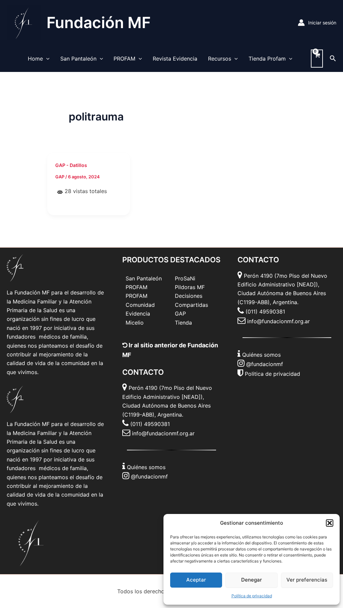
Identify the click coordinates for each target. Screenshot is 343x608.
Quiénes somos (146, 467)
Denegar (251, 580)
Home (35, 58)
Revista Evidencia (175, 58)
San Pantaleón (78, 58)
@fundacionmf (149, 476)
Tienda (183, 322)
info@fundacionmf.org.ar (163, 433)
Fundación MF (99, 22)
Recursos (219, 58)
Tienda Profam (267, 58)
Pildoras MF (190, 287)
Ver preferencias (306, 580)
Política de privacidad (251, 595)
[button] (329, 523)
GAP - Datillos (71, 165)
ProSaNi (185, 278)
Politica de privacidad (272, 373)
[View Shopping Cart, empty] (317, 59)
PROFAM (124, 58)
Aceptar (196, 580)
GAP (180, 313)
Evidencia (138, 313)
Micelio (135, 322)
